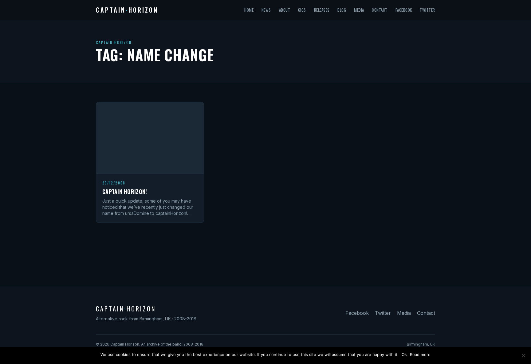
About (284, 10)
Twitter (427, 10)
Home (249, 10)
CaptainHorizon (127, 10)
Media (359, 10)
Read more (420, 354)
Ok (404, 354)
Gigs (302, 10)
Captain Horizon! (124, 192)
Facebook (403, 10)
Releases (322, 10)
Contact (379, 10)
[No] (523, 355)
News (266, 10)
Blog (341, 10)
